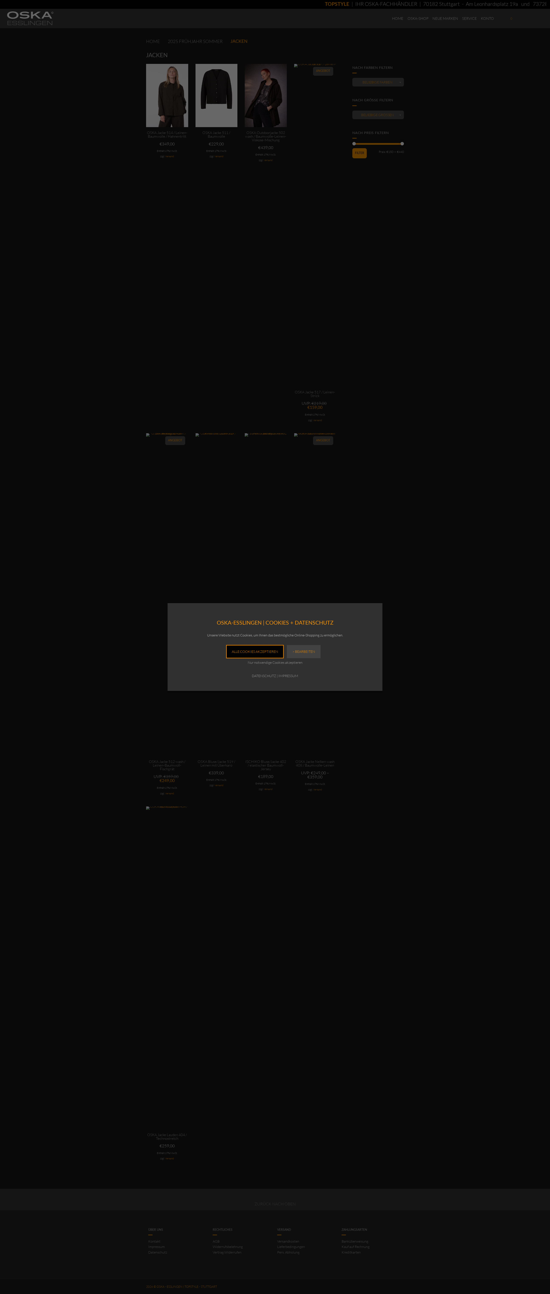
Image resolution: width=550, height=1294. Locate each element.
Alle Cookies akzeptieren (255, 651)
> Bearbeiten (303, 651)
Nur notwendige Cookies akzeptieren (275, 662)
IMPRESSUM (288, 676)
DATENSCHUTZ (264, 676)
